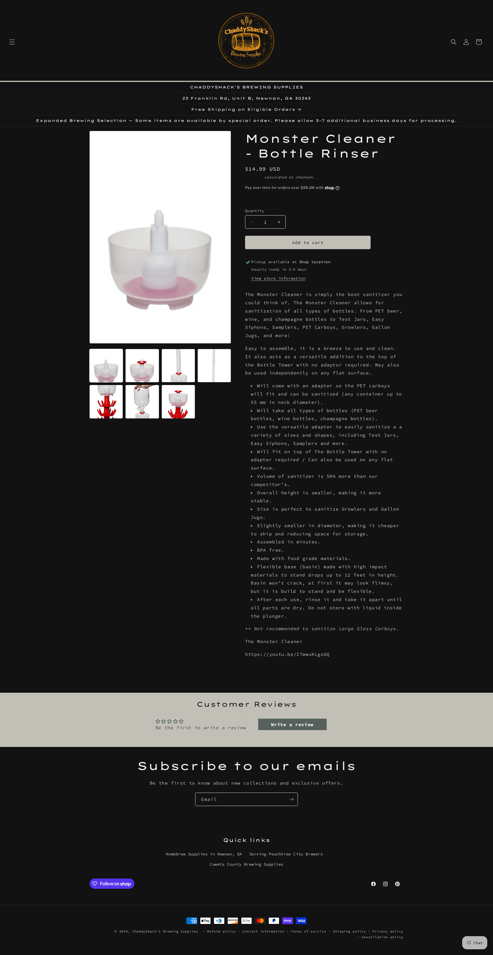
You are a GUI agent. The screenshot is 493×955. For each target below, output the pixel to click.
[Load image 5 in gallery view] (106, 401)
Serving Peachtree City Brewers (286, 854)
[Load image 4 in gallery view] (214, 365)
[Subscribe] (291, 799)
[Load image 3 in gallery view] (178, 365)
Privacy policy (388, 931)
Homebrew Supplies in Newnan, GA (204, 854)
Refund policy (221, 931)
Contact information (263, 931)
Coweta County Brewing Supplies (246, 864)
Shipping (254, 177)
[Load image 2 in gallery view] (142, 365)
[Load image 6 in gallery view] (142, 401)
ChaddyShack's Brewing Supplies (165, 931)
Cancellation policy (382, 937)
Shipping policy (349, 931)
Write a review (292, 725)
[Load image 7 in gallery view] (178, 401)
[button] (12, 42)
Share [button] (257, 671)
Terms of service (308, 931)
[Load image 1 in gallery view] (106, 365)
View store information (278, 278)
